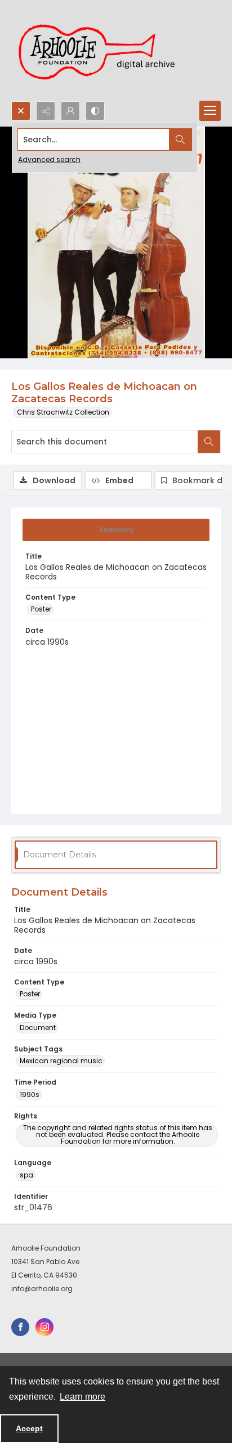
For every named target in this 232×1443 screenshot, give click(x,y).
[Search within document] (209, 441)
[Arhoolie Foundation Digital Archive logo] (101, 51)
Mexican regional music (61, 1061)
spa (26, 1175)
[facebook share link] (20, 1327)
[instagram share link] (44, 1327)
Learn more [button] (82, 1396)
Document (38, 1027)
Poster (41, 609)
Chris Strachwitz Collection (63, 412)
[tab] (116, 530)
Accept (29, 1428)
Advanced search (49, 159)
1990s (29, 1094)
